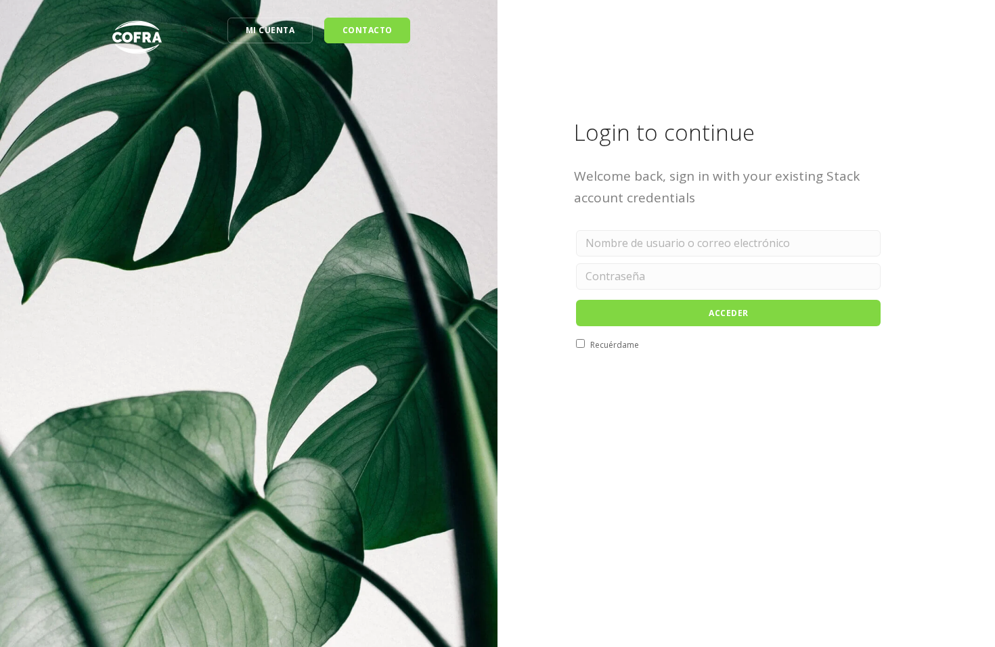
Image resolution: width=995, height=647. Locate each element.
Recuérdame (613, 345)
